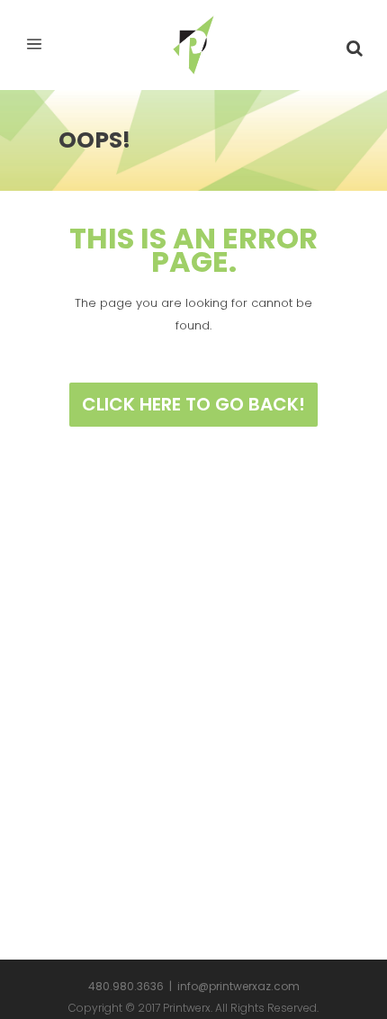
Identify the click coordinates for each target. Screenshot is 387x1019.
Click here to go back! (193, 404)
